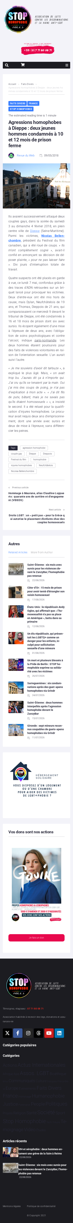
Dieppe (34, 231)
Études (41, 1130)
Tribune (56, 1122)
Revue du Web (25, 155)
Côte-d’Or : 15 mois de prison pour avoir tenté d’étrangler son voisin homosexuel (46, 591)
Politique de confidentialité (41, 1206)
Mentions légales (12, 1206)
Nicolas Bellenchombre (22, 471)
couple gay (16, 453)
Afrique (8, 1074)
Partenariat (24, 1104)
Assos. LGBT (34, 1073)
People (38, 1104)
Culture (41, 1081)
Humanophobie (48, 1096)
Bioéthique (58, 1074)
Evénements (27, 1088)
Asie (16, 1074)
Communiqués (22, 1080)
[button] (66, 65)
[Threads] (38, 1033)
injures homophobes (21, 465)
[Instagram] (28, 1033)
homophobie (39, 459)
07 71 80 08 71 (35, 1008)
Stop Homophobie (21, 109)
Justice (10, 1104)
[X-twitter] (7, 1033)
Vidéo (30, 1129)
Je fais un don (36, 937)
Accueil (12, 84)
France (33, 103)
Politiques (56, 1104)
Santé (31, 1112)
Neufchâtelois (46, 465)
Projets (8, 1113)
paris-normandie (45, 340)
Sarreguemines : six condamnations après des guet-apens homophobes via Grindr (45, 687)
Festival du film (18, 459)
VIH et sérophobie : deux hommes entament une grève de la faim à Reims (40, 1151)
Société (46, 1112)
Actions (10, 1065)
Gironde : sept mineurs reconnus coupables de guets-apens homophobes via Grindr (45, 729)
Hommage (24, 1096)
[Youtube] (49, 1033)
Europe (12, 1088)
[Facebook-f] (17, 1033)
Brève (5, 1081)
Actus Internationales (42, 1065)
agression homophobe (34, 448)
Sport (60, 1113)
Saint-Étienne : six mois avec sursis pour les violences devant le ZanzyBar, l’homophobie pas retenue (43, 1169)
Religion (19, 1113)
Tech (49, 1122)
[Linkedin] (59, 1033)
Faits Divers (27, 84)
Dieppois (47, 453)
